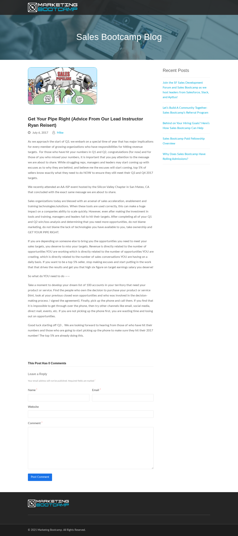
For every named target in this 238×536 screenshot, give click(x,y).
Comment (35, 423)
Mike (60, 132)
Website (33, 406)
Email (96, 390)
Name (32, 390)
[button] (35, 349)
